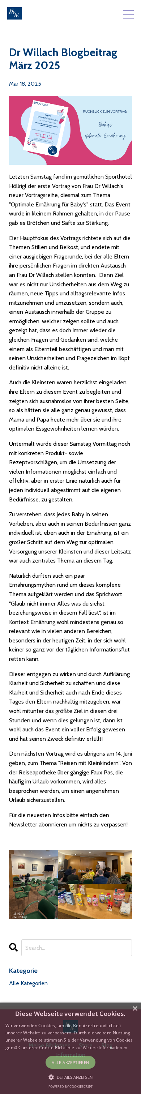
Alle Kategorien (28, 983)
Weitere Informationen (105, 1047)
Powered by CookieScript (70, 1086)
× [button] (134, 1009)
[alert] (70, 1048)
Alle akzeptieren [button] (70, 1062)
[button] (70, 1077)
